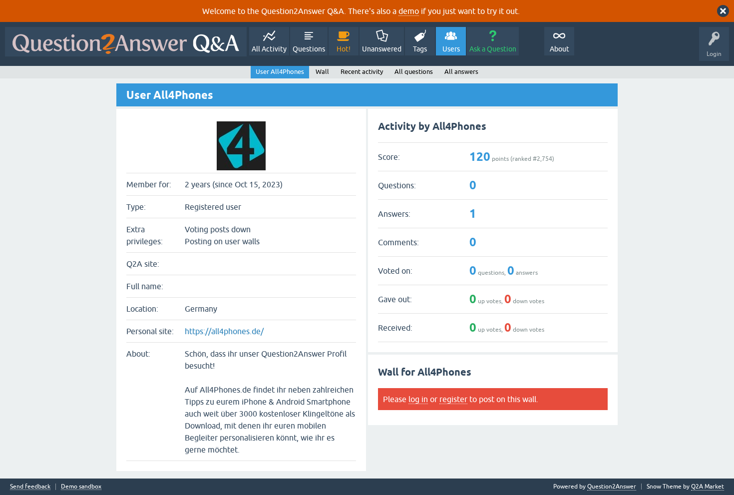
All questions (413, 71)
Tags (420, 49)
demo (408, 10)
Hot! (344, 49)
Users (451, 49)
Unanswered (381, 49)
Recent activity (362, 71)
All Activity (269, 49)
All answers (461, 71)
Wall (322, 71)
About (559, 49)
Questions (309, 49)
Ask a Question (492, 49)
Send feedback (30, 487)
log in (418, 399)
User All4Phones (280, 71)
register (453, 399)
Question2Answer (611, 486)
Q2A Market (707, 486)
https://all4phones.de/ (224, 331)
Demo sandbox (81, 487)
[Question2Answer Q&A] (126, 41)
